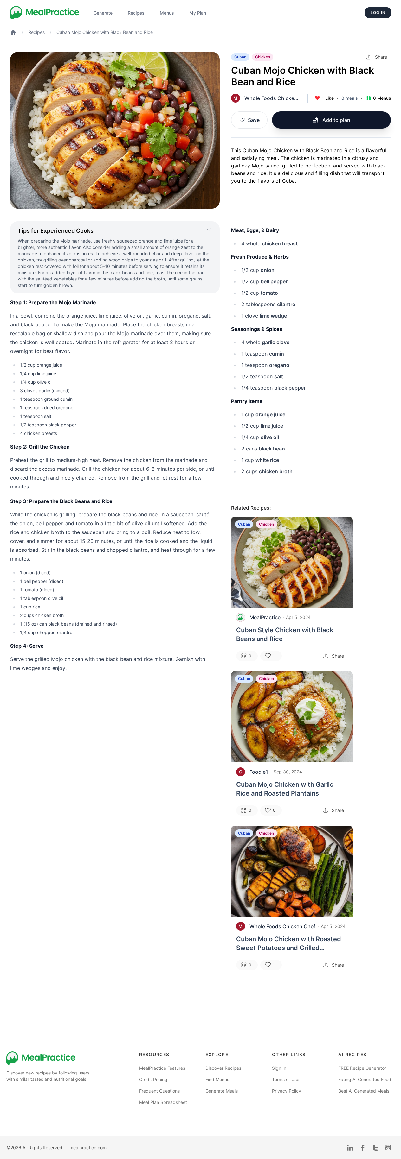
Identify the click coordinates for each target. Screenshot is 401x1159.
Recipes (36, 32)
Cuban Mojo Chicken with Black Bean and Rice (104, 32)
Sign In (279, 1068)
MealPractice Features (162, 1068)
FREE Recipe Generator (362, 1068)
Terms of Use (285, 1079)
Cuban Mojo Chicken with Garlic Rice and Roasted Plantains (284, 789)
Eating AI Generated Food (364, 1079)
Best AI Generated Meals (363, 1090)
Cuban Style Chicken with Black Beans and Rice (284, 634)
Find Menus (217, 1079)
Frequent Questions (159, 1090)
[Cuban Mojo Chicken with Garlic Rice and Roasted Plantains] (292, 716)
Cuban (240, 56)
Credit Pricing (153, 1079)
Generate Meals (221, 1090)
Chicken (262, 56)
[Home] (45, 12)
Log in (378, 12)
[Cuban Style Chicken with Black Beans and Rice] (292, 562)
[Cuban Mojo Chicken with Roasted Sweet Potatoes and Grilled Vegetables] (292, 871)
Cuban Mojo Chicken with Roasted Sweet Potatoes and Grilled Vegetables (288, 943)
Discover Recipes (223, 1068)
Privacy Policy (286, 1090)
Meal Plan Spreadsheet (163, 1102)
